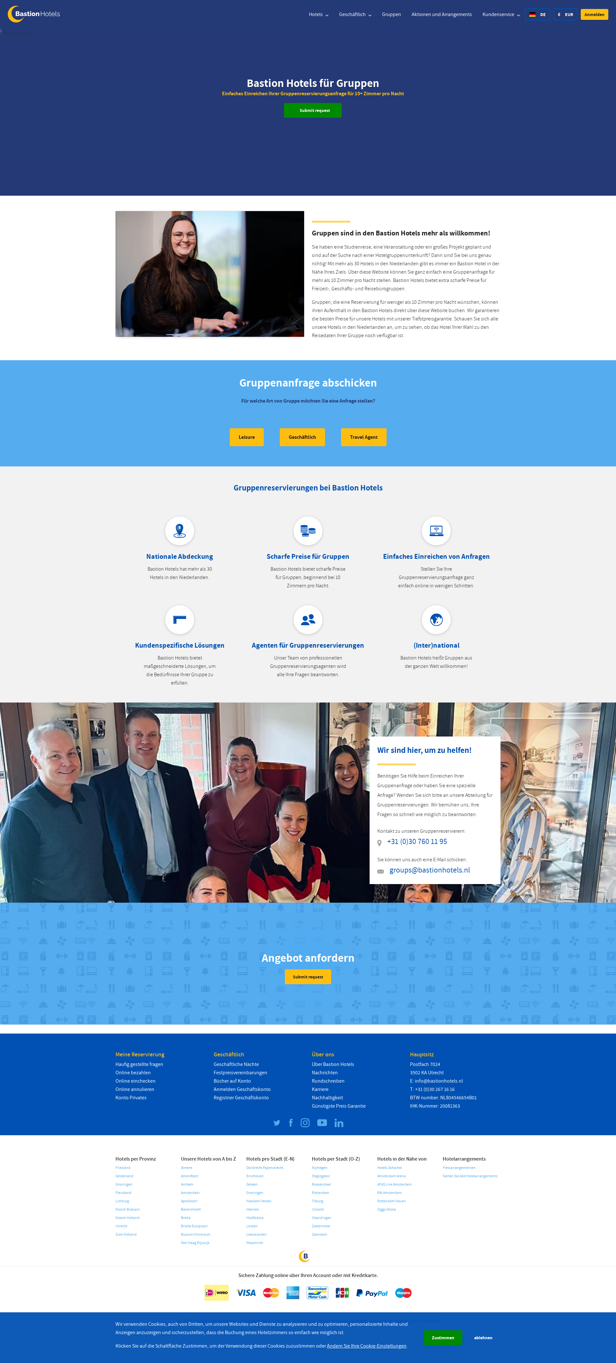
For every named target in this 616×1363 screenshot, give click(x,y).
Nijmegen (320, 1168)
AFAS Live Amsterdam (394, 1184)
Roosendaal (321, 1184)
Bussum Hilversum (195, 1234)
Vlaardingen (321, 1218)
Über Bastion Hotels (333, 1064)
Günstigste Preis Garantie (339, 1106)
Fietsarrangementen (459, 1168)
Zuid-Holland (126, 1234)
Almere (186, 1168)
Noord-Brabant (128, 1209)
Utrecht (121, 1226)
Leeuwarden (256, 1234)
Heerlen (252, 1209)
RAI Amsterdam (389, 1193)
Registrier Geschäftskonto (241, 1097)
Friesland (123, 1168)
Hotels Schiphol (389, 1168)
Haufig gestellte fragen (139, 1064)
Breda (186, 1218)
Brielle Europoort (194, 1226)
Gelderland (124, 1176)
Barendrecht (191, 1209)
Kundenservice (499, 14)
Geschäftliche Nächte (236, 1064)
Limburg (122, 1201)
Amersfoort (189, 1176)
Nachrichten (325, 1072)
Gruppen (391, 14)
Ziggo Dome (386, 1209)
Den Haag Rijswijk (195, 1243)
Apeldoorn (189, 1201)
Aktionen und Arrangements (442, 14)
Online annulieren (135, 1089)
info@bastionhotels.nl (439, 1081)
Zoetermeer (321, 1226)
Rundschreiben (328, 1081)
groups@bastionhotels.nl (429, 870)
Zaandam (319, 1234)
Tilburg (317, 1201)
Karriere (320, 1089)
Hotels (316, 14)
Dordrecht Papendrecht (264, 1168)
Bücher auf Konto (232, 1081)
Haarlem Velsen (258, 1201)
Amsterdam (190, 1193)
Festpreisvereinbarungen (240, 1072)
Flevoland (124, 1193)
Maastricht (254, 1243)
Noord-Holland (128, 1218)
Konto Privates (131, 1097)
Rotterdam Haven (391, 1201)
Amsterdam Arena (391, 1176)
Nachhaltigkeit (327, 1097)
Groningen (124, 1184)
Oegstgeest (321, 1176)
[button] (594, 14)
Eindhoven (255, 1176)
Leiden (252, 1226)
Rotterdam (320, 1193)
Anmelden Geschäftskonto (242, 1089)
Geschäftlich (353, 14)
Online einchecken (136, 1081)
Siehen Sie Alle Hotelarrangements (470, 1176)
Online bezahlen (133, 1072)
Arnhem (187, 1184)
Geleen (252, 1184)
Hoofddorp (255, 1218)
